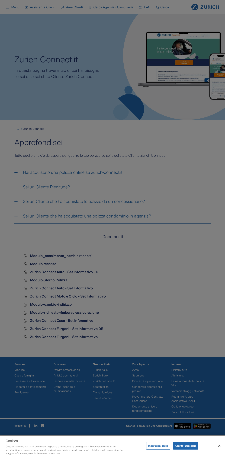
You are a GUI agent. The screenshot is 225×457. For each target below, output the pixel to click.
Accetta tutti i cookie (185, 445)
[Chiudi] (219, 446)
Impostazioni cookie (158, 445)
